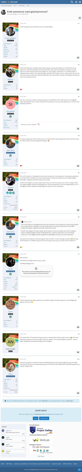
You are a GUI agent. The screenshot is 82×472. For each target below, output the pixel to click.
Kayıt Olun (45, 401)
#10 (78, 359)
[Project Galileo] (41, 430)
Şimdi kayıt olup (39, 414)
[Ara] (72, 2)
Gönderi (5, 49)
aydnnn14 (8, 430)
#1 (79, 23)
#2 (79, 64)
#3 (79, 96)
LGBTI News (41, 456)
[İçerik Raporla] (78, 57)
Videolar (5, 56)
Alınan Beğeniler (7, 43)
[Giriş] (76, 2)
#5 (79, 173)
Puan (5, 45)
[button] (3, 430)
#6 (79, 217)
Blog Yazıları (6, 51)
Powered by (34, 469)
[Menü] (80, 2)
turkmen (8, 451)
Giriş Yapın (70, 401)
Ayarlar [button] (22, 431)
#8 (79, 297)
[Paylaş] (79, 18)
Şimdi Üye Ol (44, 418)
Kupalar (5, 47)
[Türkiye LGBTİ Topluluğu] (9, 2)
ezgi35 (7, 437)
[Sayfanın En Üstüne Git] (79, 469)
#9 (79, 334)
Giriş (35, 418)
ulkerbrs (14, 287)
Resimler (6, 54)
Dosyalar (6, 53)
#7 (79, 254)
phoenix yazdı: (28, 222)
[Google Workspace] (41, 449)
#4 (79, 135)
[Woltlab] (41, 439)
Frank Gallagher (13, 14)
